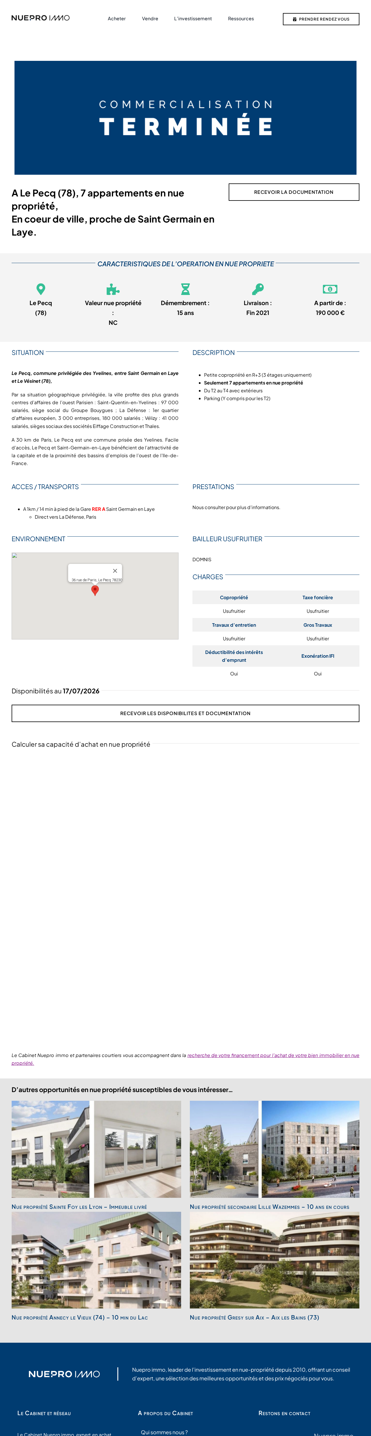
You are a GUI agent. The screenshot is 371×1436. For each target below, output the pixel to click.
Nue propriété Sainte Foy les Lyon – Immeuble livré (79, 1206)
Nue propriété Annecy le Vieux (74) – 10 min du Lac (80, 1317)
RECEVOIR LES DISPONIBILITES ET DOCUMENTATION (185, 713)
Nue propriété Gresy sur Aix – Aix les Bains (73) (254, 1317)
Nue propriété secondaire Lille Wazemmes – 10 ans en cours (270, 1206)
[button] (95, 590)
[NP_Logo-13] (41, 17)
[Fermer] (115, 571)
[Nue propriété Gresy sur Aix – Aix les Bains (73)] (274, 1260)
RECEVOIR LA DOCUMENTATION (294, 192)
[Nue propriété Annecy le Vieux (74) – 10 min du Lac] (96, 1260)
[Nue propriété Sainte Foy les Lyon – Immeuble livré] (96, 1149)
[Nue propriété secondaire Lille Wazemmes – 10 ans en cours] (274, 1149)
